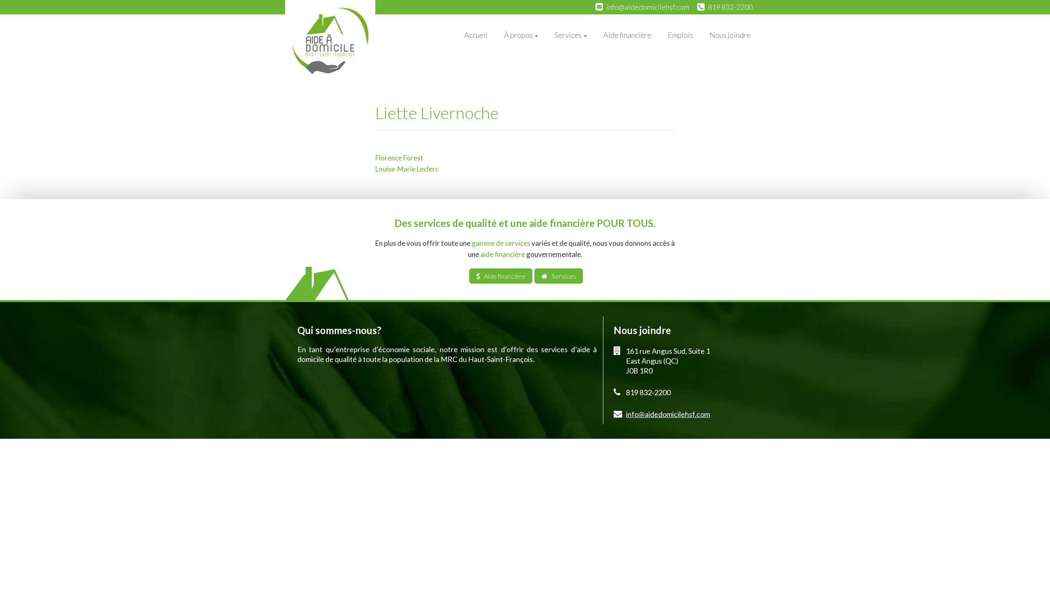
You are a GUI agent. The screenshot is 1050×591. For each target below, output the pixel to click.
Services (569, 34)
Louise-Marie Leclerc (406, 169)
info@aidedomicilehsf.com (647, 6)
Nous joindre (730, 34)
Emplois (680, 34)
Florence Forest (399, 157)
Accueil (476, 34)
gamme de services (501, 243)
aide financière (502, 254)
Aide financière (627, 34)
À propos (519, 34)
